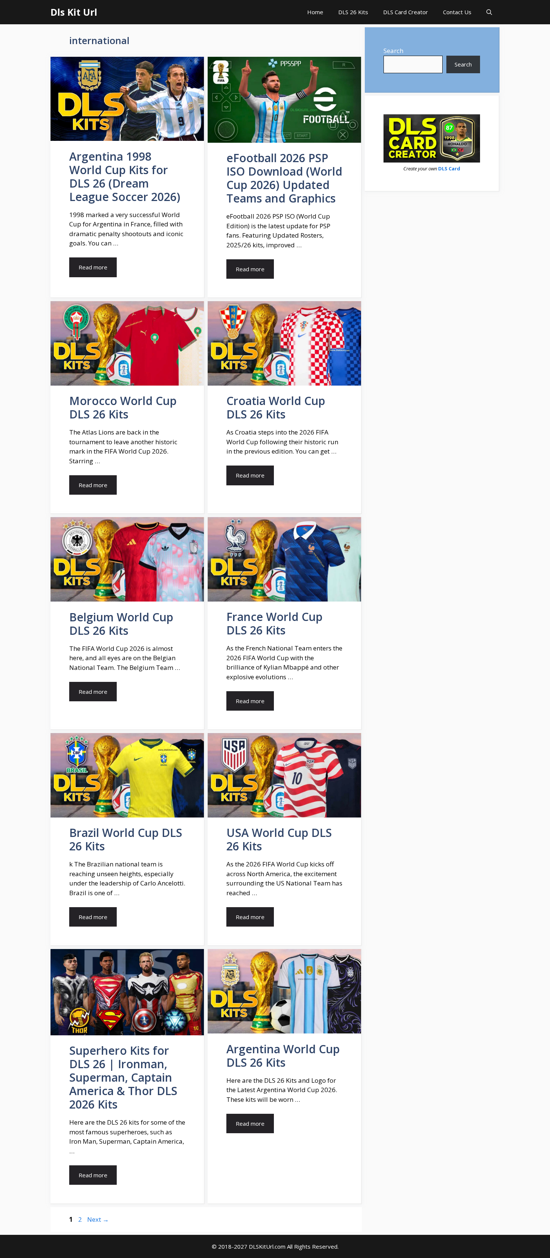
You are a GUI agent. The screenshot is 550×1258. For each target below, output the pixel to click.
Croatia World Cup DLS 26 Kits (275, 407)
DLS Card (449, 168)
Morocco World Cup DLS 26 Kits (123, 407)
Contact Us (457, 12)
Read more (93, 267)
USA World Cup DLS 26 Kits (279, 839)
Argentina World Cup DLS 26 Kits (283, 1055)
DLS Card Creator (405, 12)
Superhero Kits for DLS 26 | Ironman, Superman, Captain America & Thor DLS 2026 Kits (123, 1077)
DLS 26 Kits (353, 12)
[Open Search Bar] (489, 12)
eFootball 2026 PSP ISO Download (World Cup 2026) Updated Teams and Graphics (284, 178)
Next (98, 1219)
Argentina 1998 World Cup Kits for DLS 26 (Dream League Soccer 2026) (124, 176)
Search (393, 50)
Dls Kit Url (74, 12)
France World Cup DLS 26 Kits (274, 623)
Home (315, 12)
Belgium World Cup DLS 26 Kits (121, 623)
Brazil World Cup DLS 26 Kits (125, 839)
